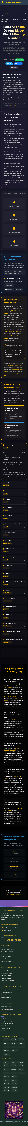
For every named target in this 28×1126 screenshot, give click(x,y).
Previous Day (6, 19)
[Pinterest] (12, 940)
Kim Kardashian (9, 285)
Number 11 (6, 1050)
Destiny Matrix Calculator (15, 365)
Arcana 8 (19, 103)
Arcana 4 (13, 105)
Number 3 (21, 1039)
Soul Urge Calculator (6, 978)
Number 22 (14, 1050)
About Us (3, 1018)
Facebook (18, 63)
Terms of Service (5, 1028)
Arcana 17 (6, 1083)
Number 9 (21, 1047)
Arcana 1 (6, 1062)
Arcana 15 (6, 1080)
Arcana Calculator (5, 959)
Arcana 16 (14, 1080)
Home (2, 13)
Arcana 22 (14, 1090)
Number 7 (6, 1047)
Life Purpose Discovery (7, 990)
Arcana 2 (13, 1062)
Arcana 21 (6, 1090)
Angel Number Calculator (7, 980)
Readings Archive (9, 13)
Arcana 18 (14, 1083)
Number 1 (6, 1039)
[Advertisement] (14, 652)
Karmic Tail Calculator (6, 961)
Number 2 (13, 1039)
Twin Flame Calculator (6, 970)
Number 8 (14, 1047)
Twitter (10, 63)
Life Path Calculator (6, 975)
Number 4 (6, 1043)
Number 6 (21, 1043)
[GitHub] (19, 940)
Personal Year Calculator (7, 954)
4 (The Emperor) (14, 720)
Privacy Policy (4, 1026)
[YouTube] (16, 940)
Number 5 (14, 1043)
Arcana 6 (21, 1065)
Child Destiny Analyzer (6, 973)
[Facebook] (8, 940)
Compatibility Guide (6, 1006)
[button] (25, 2)
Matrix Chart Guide (6, 956)
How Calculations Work (7, 1023)
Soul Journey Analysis (6, 992)
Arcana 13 (6, 1076)
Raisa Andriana (8, 289)
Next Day (16, 19)
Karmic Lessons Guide (7, 995)
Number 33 (6, 1054)
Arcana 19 (6, 1087)
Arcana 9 (21, 1069)
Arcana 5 (13, 1065)
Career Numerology (6, 997)
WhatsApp (20, 60)
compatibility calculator (14, 894)
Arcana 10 (6, 1073)
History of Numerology (7, 1021)
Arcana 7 (6, 1069)
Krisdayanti (19, 289)
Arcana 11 (14, 1073)
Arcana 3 (21, 1062)
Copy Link (14, 67)
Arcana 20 (14, 1087)
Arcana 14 (14, 1076)
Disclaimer (4, 1031)
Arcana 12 (21, 1073)
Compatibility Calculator (7, 951)
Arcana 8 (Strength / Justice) (12, 331)
